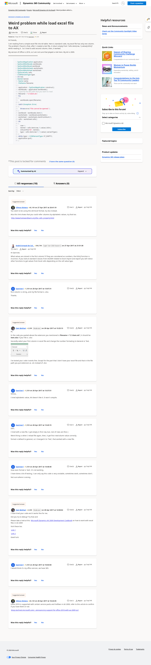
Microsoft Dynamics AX (114, 123)
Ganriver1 (31, 37)
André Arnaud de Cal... (25, 245)
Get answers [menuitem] (70, 3)
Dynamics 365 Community (36, 3)
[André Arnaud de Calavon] (13, 246)
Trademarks (140, 649)
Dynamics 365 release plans (113, 157)
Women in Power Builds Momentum (125, 66)
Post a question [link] (136, 3)
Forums (29, 10)
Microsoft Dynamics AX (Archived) (44, 10)
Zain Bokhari (21, 328)
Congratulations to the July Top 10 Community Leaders (126, 79)
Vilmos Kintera (22, 207)
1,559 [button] (37, 37)
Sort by (11, 191)
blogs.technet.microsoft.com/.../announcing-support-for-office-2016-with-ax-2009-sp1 (45, 610)
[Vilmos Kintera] (13, 208)
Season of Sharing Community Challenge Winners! (124, 54)
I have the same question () (62, 161)
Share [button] (35, 32)
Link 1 (13, 530)
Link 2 (13, 533)
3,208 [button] (30, 328)
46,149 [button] (32, 207)
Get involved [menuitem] (57, 3)
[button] (115, 3)
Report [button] (44, 32)
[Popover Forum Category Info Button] (137, 113)
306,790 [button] (39, 245)
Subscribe (122, 129)
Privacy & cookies (115, 649)
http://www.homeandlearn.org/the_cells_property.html (32, 218)
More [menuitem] (81, 3)
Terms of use (128, 649)
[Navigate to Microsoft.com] (11, 3)
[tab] (26, 184)
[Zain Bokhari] (13, 328)
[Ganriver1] (13, 289)
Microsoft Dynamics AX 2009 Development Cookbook (51, 520)
